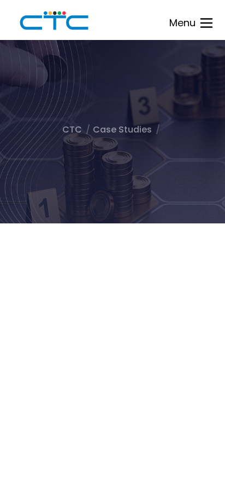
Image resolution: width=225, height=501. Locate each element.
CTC (72, 129)
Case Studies (122, 129)
